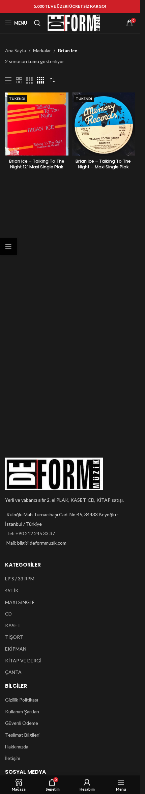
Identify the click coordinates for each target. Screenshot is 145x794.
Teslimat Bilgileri (22, 735)
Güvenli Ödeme (21, 723)
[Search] (37, 23)
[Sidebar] (8, 246)
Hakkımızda (16, 746)
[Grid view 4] (40, 80)
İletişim (12, 758)
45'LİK (12, 590)
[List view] (8, 80)
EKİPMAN (15, 649)
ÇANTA (13, 672)
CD (8, 614)
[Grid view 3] (29, 80)
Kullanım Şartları (22, 711)
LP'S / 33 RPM (19, 578)
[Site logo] (74, 22)
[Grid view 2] (19, 80)
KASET (13, 625)
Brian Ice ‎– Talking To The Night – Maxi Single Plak (103, 164)
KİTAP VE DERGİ (23, 660)
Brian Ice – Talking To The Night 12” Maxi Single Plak (36, 164)
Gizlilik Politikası (21, 700)
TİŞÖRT (14, 637)
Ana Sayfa (15, 50)
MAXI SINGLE (20, 602)
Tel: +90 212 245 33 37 (30, 533)
